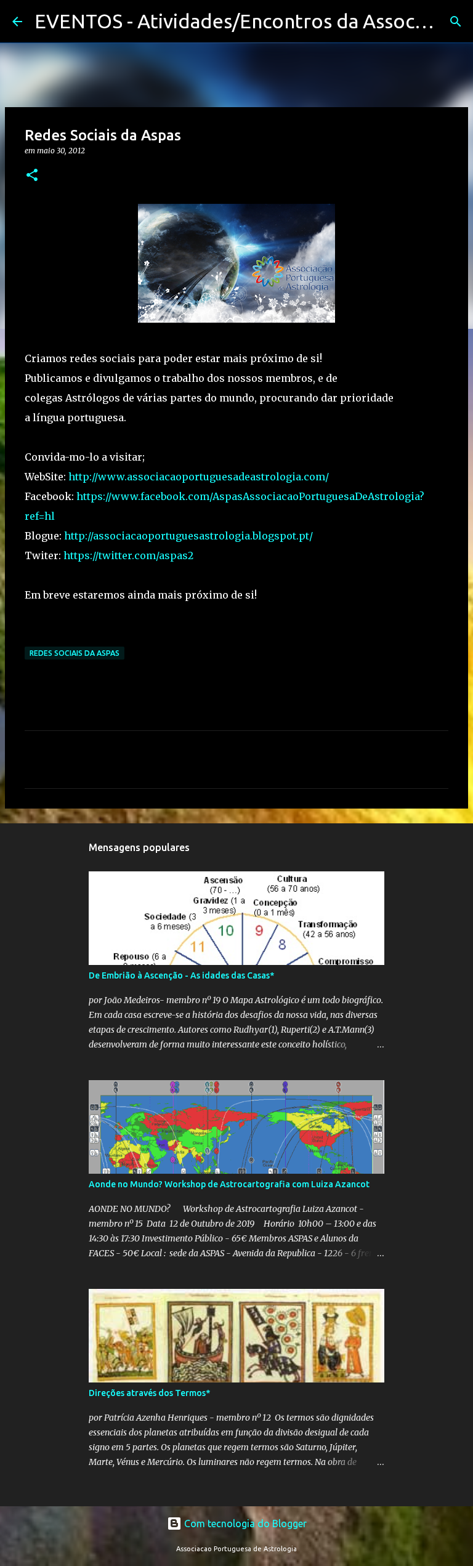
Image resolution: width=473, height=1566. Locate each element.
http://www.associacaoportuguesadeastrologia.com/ (198, 476)
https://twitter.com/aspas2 (128, 555)
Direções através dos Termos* (149, 1393)
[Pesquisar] (455, 21)
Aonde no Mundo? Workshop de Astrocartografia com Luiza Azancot (229, 1184)
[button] (32, 175)
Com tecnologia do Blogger (244, 1523)
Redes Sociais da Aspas (74, 653)
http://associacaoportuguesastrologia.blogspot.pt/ (188, 536)
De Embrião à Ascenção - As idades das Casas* (181, 975)
